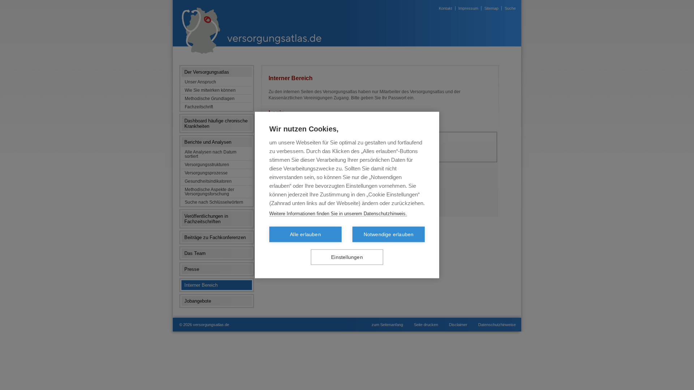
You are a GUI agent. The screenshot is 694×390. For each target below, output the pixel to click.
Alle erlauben (305, 234)
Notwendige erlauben (389, 234)
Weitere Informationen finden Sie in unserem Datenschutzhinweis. (338, 213)
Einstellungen (347, 257)
